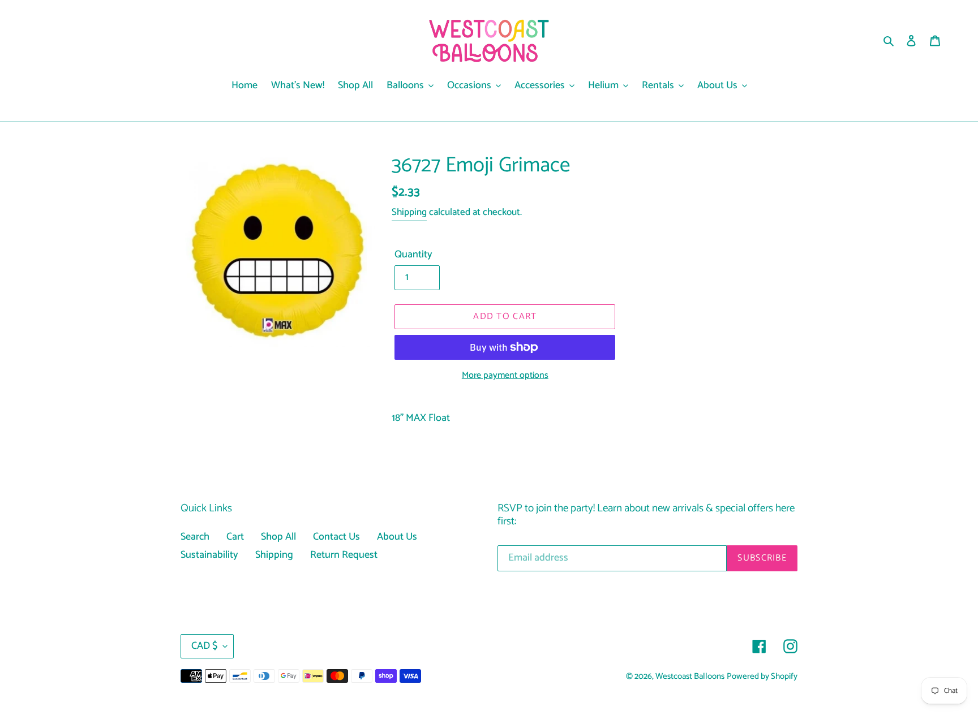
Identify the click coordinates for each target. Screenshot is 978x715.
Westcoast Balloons (689, 676)
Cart (235, 536)
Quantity (413, 254)
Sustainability (209, 554)
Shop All (278, 536)
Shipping (409, 212)
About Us (397, 536)
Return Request (344, 554)
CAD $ (204, 646)
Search (195, 536)
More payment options (505, 375)
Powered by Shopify (762, 676)
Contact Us (336, 536)
